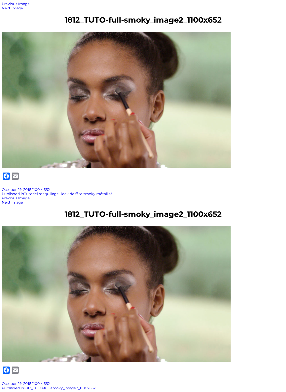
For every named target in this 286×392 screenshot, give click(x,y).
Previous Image (16, 4)
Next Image (12, 8)
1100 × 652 (41, 190)
